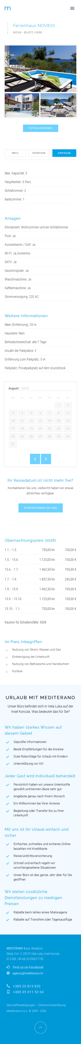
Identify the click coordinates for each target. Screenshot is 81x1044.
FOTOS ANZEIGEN (41, 128)
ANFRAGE (64, 153)
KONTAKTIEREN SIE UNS (40, 507)
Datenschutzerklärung (52, 1005)
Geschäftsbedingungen (21, 1005)
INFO (15, 153)
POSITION (39, 153)
